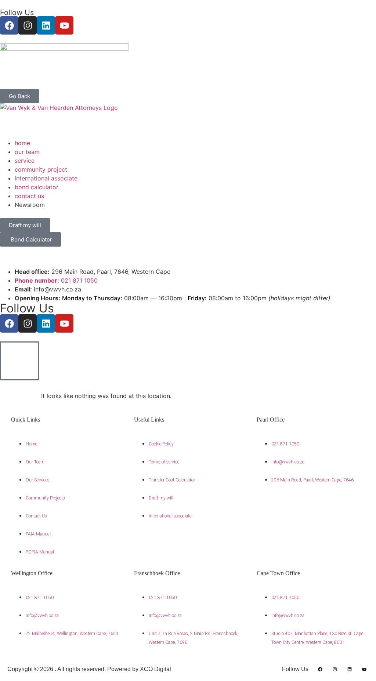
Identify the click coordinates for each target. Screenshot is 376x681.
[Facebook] (9, 25)
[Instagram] (27, 25)
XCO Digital (155, 669)
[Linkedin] (46, 25)
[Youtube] (64, 25)
